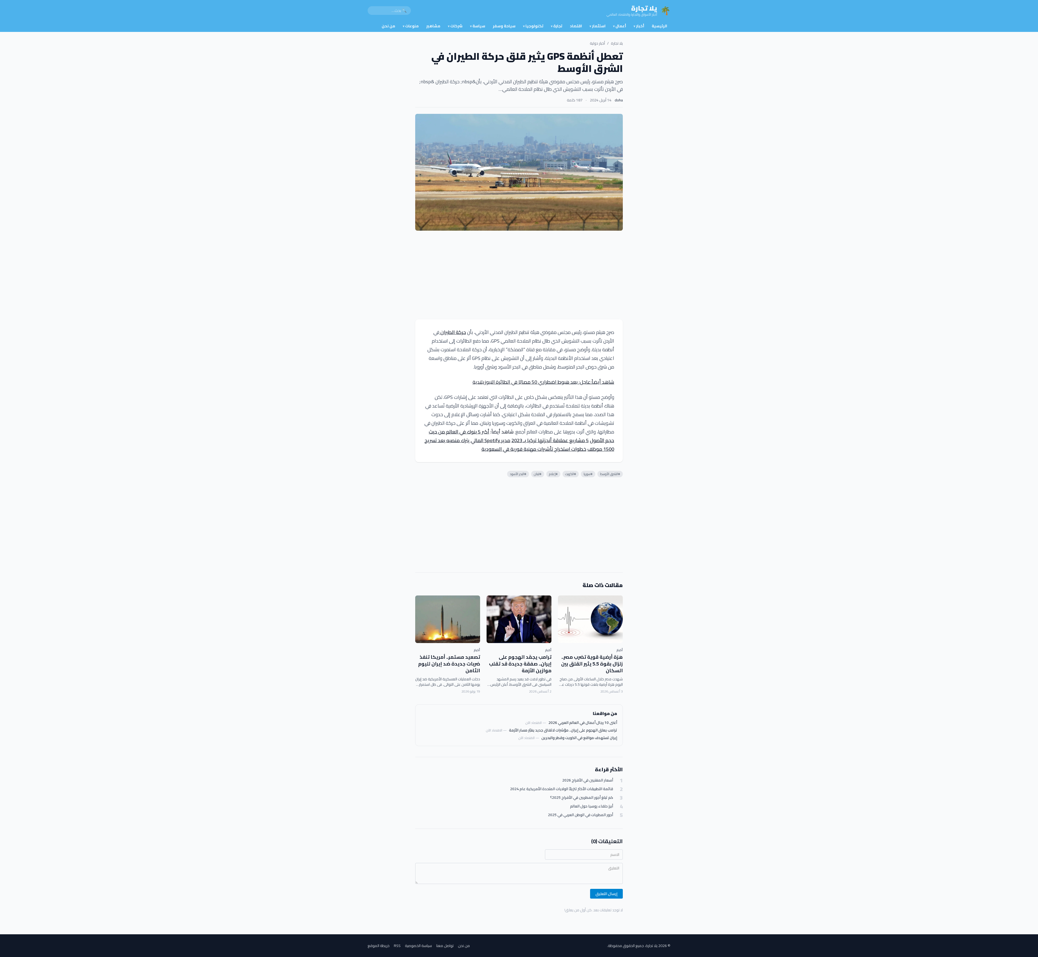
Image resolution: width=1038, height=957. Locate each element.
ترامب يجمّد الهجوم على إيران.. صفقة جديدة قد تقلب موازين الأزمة (520, 664)
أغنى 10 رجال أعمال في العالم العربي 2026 (582, 722)
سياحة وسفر (504, 25)
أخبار (639, 25)
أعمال (619, 25)
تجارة (556, 25)
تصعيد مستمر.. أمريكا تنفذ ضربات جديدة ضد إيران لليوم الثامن (449, 664)
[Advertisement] (519, 275)
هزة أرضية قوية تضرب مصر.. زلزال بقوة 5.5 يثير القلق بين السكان (592, 664)
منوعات (411, 25)
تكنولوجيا (533, 25)
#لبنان (537, 474)
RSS (397, 945)
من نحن (388, 25)
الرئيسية (659, 25)
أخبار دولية (597, 43)
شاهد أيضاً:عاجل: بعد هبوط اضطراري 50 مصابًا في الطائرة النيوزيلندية (543, 381)
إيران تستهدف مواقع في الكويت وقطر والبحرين (579, 737)
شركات (455, 25)
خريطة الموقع (379, 945)
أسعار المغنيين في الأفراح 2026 (587, 780)
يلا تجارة (617, 43)
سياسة (477, 25)
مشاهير (433, 25)
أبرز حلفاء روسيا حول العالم (591, 806)
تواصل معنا (445, 945)
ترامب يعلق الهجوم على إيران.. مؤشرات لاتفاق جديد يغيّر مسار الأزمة (563, 730)
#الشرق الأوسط (610, 474)
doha (619, 100)
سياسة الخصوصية (418, 945)
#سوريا (588, 474)
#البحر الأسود (518, 474)
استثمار (598, 25)
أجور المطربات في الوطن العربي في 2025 (580, 814)
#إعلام (553, 474)
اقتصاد (576, 25)
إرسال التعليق (606, 893)
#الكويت (570, 474)
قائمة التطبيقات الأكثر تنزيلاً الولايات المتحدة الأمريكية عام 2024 (561, 789)
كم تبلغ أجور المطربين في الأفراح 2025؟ (581, 797)
